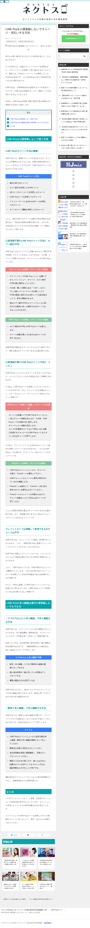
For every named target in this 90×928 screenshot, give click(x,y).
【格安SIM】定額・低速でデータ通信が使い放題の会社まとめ (10, 862)
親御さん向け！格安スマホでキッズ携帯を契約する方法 (10, 886)
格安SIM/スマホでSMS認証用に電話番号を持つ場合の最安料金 (78, 225)
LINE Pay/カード (11, 41)
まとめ (12, 126)
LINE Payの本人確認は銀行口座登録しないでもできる (29, 122)
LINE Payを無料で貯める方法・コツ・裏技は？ (46, 886)
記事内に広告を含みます (26, 41)
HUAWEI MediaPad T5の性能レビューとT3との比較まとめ (46, 862)
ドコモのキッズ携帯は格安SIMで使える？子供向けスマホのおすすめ (28, 863)
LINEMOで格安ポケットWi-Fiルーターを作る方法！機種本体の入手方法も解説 (78, 246)
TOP (24, 910)
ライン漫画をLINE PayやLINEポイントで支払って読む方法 (28, 886)
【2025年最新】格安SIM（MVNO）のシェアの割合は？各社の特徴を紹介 (78, 214)
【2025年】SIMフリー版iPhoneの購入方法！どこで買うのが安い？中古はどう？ (78, 204)
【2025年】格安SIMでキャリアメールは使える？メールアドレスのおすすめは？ (74, 129)
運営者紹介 (48, 923)
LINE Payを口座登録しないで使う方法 (24, 119)
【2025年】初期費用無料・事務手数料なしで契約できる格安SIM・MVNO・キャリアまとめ (74, 79)
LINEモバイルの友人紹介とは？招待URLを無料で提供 (16, 899)
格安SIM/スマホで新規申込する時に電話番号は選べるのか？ (78, 236)
